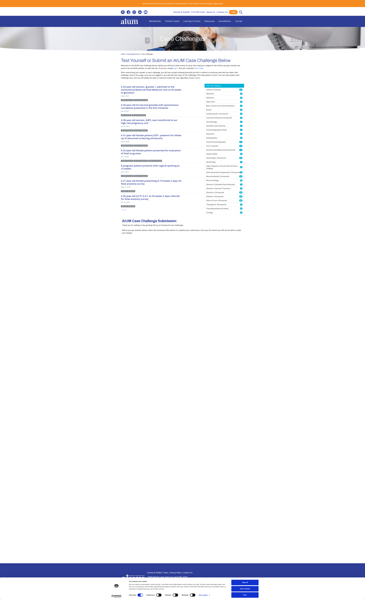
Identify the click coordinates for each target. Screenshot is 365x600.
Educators (224, 134)
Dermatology (224, 122)
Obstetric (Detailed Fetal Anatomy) (224, 184)
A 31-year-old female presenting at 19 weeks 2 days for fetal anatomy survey (151, 182)
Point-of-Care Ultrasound (224, 200)
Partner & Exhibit (181, 12)
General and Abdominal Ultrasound (224, 150)
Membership (155, 21)
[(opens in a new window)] (123, 12)
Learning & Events (191, 21)
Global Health (224, 154)
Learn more (218, 3)
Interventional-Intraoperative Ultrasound (224, 172)
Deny (245, 595)
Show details (203, 595)
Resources (209, 21)
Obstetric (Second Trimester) (224, 188)
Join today (199, 68)
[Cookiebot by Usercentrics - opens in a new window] (116, 596)
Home (123, 54)
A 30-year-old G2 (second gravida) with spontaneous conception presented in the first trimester (150, 106)
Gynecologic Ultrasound (224, 158)
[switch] (158, 595)
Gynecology (224, 162)
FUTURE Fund (198, 12)
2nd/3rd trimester (224, 90)
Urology (224, 212)
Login (233, 12)
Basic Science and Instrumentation (224, 106)
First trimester (224, 146)
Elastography (224, 138)
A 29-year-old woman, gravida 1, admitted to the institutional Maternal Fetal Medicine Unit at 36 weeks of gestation (151, 89)
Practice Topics (172, 21)
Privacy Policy (175, 572)
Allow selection (245, 589)
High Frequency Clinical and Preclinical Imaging (224, 167)
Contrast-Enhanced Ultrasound (224, 118)
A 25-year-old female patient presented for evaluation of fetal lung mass (151, 152)
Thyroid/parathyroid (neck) (224, 208)
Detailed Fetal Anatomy (224, 126)
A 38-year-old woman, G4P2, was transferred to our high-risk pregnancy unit (149, 121)
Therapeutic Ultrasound (224, 204)
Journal (238, 21)
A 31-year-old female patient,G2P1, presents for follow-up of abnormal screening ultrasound (151, 137)
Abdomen (224, 93)
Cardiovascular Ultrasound (224, 114)
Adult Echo (224, 102)
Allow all (245, 582)
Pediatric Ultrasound (224, 196)
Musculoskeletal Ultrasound (224, 176)
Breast (224, 110)
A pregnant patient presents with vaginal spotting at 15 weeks (150, 167)
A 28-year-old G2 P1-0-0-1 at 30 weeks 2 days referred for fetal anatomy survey (150, 197)
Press (166, 572)
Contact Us (222, 12)
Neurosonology (224, 180)
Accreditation (225, 21)
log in (175, 68)
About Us (210, 12)
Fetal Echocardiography (224, 142)
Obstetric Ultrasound (224, 192)
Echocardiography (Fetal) (224, 130)
